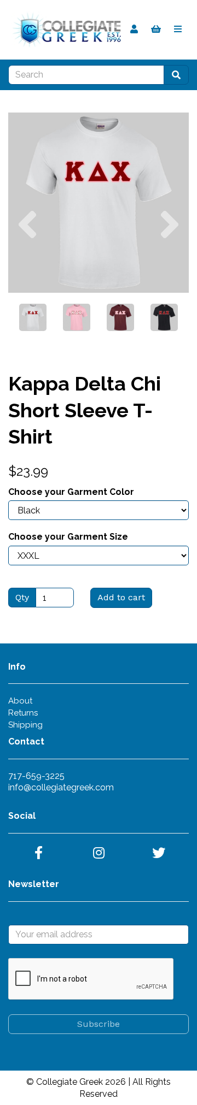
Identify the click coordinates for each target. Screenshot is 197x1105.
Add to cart (121, 597)
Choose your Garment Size (68, 536)
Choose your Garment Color (71, 492)
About (20, 701)
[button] (27, 248)
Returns (23, 713)
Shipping (25, 725)
